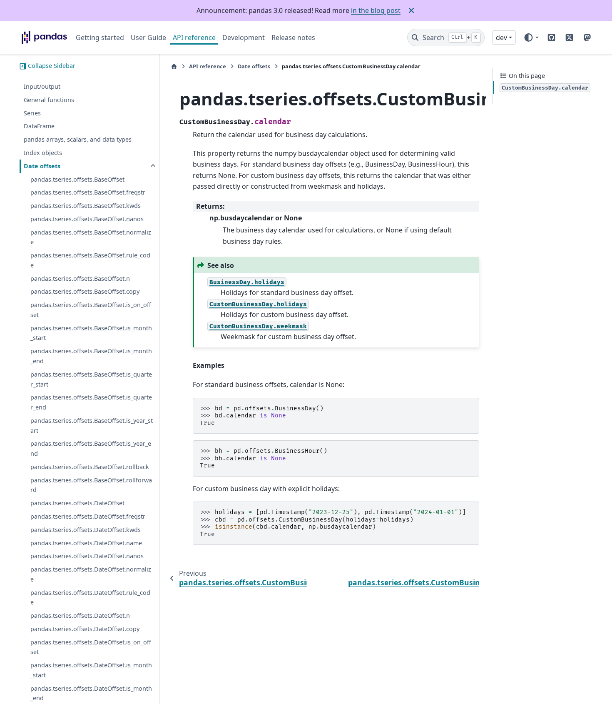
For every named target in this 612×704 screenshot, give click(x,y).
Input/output (42, 87)
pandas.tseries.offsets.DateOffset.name (86, 543)
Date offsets (42, 166)
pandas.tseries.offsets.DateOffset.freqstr (87, 516)
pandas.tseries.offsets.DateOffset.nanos (87, 556)
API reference (194, 37)
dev (501, 37)
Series (32, 113)
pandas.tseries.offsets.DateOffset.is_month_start (91, 670)
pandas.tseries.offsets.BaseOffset (77, 179)
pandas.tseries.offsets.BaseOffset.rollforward (91, 485)
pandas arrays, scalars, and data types (78, 140)
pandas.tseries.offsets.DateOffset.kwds (85, 530)
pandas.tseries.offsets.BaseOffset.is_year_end (90, 449)
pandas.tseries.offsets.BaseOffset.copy (84, 292)
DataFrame (39, 126)
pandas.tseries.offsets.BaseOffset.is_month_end (91, 356)
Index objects (43, 153)
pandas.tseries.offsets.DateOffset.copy (84, 629)
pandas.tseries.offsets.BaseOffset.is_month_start (91, 333)
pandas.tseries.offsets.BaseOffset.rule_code (90, 261)
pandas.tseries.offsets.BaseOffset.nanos (87, 219)
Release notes (293, 37)
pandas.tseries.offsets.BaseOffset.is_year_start (91, 425)
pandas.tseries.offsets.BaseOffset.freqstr (87, 193)
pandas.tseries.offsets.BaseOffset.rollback (89, 467)
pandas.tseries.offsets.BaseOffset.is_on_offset (90, 310)
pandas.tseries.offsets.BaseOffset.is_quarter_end (91, 403)
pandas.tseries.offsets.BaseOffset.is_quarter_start (91, 379)
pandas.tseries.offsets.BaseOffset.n (80, 278)
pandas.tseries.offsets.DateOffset (77, 503)
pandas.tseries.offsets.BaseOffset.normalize (90, 237)
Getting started (100, 37)
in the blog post (376, 10)
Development (243, 37)
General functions (49, 100)
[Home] (174, 66)
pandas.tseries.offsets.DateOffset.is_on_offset (90, 647)
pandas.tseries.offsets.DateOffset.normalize (90, 574)
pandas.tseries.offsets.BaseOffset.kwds (85, 206)
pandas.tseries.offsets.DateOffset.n (80, 616)
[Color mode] (531, 37)
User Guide (148, 37)
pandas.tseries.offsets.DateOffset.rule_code (90, 598)
